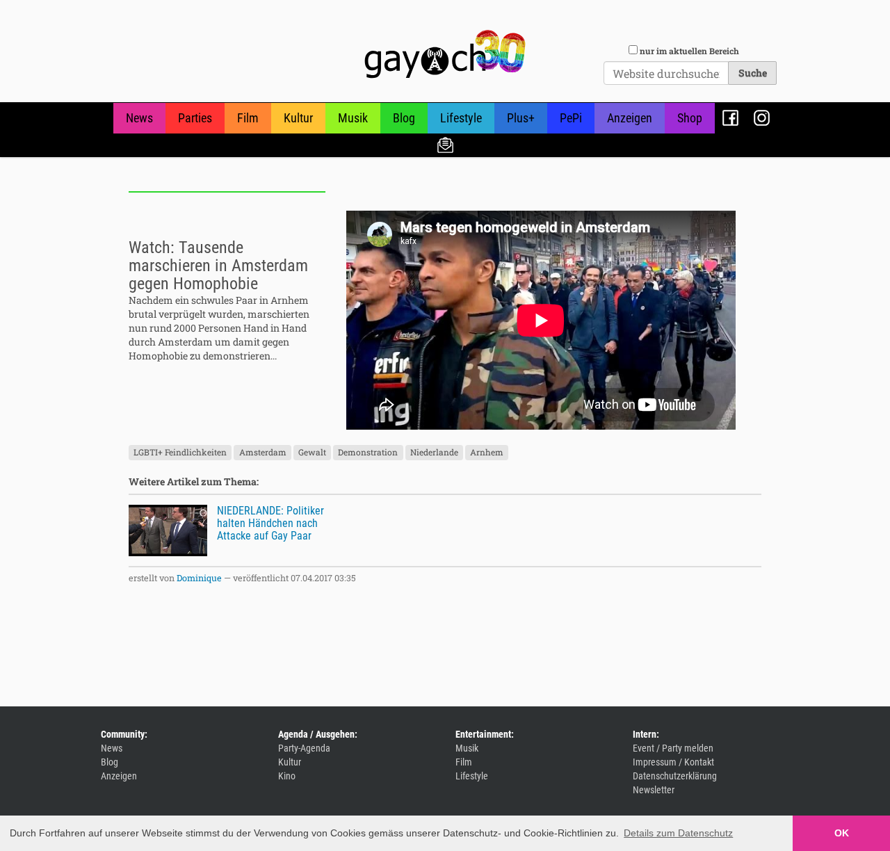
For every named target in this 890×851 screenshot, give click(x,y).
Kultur (298, 118)
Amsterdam (262, 452)
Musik (353, 118)
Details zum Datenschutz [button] (678, 832)
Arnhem (486, 452)
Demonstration (368, 452)
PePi (571, 118)
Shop (689, 118)
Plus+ (521, 118)
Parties (195, 118)
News (139, 118)
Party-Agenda (304, 748)
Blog (404, 118)
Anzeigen (629, 118)
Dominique (199, 577)
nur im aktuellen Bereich (689, 50)
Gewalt (312, 452)
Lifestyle (461, 118)
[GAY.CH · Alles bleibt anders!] (445, 54)
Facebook (730, 118)
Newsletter (445, 144)
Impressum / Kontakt (673, 762)
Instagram (761, 118)
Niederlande (434, 452)
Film (248, 118)
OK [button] (841, 832)
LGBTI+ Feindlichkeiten (180, 452)
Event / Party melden (673, 748)
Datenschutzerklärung (675, 775)
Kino (287, 775)
